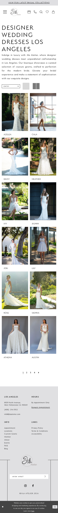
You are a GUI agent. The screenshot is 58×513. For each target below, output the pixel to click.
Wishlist (7, 437)
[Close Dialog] (3, 506)
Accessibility (37, 434)
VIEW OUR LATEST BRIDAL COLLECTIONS (29, 3)
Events (7, 443)
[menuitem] (4, 12)
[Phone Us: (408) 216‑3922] (35, 12)
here (32, 511)
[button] (4, 12)
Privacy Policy (37, 428)
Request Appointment (41, 407)
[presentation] (15, 112)
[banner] (15, 12)
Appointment (9, 428)
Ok (55, 507)
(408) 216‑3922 (11, 410)
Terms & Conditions (40, 431)
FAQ (6, 446)
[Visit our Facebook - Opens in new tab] (33, 486)
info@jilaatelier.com (12, 414)
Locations (8, 431)
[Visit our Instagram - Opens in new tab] (25, 485)
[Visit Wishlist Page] (47, 12)
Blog (6, 449)
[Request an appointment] (29, 12)
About (7, 440)
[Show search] (41, 12)
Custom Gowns (10, 434)
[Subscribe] (44, 476)
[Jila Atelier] (29, 460)
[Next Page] (38, 372)
